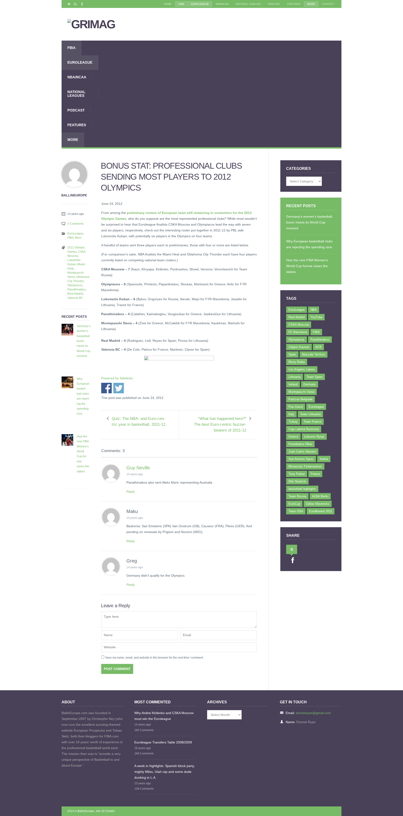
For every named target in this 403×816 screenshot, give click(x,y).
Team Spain (314, 377)
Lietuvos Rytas (314, 436)
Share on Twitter (118, 388)
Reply (130, 491)
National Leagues (248, 4)
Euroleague (316, 406)
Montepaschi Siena (301, 392)
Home (167, 4)
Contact (328, 4)
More (311, 4)
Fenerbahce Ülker (300, 444)
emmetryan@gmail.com (313, 713)
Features (293, 4)
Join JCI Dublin (105, 811)
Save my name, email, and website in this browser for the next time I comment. (154, 657)
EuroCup (294, 504)
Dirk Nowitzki (297, 481)
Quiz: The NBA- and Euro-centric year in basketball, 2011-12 (138, 421)
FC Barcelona (297, 332)
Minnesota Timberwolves (305, 466)
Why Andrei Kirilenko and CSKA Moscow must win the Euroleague (164, 716)
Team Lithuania (310, 414)
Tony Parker (296, 474)
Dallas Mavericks (317, 504)
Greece (293, 436)
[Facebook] (81, 4)
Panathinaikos (76, 289)
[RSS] (75, 4)
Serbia (324, 459)
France (315, 474)
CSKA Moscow (298, 324)
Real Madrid (75, 293)
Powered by (117, 378)
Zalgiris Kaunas (298, 347)
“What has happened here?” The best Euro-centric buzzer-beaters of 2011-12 (220, 424)
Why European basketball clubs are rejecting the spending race (83, 396)
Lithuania (294, 377)
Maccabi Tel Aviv (313, 354)
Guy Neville (138, 467)
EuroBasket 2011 (320, 511)
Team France (312, 421)
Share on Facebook (106, 388)
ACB (318, 347)
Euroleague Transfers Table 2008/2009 (163, 742)
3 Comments (75, 223)
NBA (313, 309)
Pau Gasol (295, 406)
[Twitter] (69, 4)
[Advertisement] (219, 93)
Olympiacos (74, 285)
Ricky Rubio (296, 362)
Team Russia (297, 496)
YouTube (316, 317)
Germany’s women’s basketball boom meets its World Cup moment (83, 341)
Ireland (293, 384)
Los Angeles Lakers (301, 369)
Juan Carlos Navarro (302, 451)
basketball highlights (302, 489)
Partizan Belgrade (300, 399)
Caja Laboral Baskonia (303, 429)
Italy (291, 414)
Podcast (274, 4)
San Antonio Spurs (301, 459)
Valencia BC (75, 298)
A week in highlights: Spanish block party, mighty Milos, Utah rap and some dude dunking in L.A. (164, 771)
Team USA (295, 511)
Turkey (293, 421)
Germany (309, 384)
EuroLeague (200, 4)
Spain (292, 354)
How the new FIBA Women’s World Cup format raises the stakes (83, 454)
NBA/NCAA (222, 4)
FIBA (181, 4)
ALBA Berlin (320, 496)
